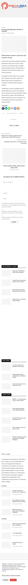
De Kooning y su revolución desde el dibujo (19, 300)
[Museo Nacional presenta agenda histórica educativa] (6, 292)
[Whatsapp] (9, 108)
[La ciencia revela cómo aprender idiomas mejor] (6, 367)
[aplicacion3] (14, 229)
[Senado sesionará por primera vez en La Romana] (6, 493)
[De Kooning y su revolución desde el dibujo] (6, 302)
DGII (3, 113)
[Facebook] (15, 108)
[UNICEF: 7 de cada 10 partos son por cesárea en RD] (6, 401)
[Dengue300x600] (14, 309)
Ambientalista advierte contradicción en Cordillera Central (19, 376)
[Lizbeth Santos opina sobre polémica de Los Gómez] (6, 283)
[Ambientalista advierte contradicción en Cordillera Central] (6, 377)
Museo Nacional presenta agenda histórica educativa (18, 290)
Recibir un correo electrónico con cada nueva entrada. (12, 218)
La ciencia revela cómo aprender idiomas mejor (18, 365)
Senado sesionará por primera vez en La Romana (18, 491)
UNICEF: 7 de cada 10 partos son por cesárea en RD (19, 400)
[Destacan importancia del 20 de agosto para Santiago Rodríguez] (6, 439)
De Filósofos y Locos (10, 266)
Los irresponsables (17, 533)
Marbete (21, 113)
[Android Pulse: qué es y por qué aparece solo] (6, 420)
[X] (3, 108)
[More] (18, 108)
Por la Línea (10, 33)
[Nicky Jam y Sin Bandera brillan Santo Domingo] (6, 273)
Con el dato (6, 394)
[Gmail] (12, 108)
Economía (3, 27)
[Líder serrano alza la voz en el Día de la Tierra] (6, 386)
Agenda (4, 486)
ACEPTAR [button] (13, 580)
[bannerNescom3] (14, 12)
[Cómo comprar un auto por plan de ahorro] (6, 430)
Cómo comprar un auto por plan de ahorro (19, 428)
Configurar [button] (5, 580)
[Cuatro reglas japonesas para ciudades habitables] (6, 411)
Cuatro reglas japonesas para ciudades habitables (18, 409)
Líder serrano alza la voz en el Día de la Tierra (19, 384)
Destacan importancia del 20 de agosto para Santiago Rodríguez (19, 438)
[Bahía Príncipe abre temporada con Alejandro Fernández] (6, 512)
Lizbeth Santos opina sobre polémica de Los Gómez (19, 281)
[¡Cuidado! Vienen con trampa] (6, 545)
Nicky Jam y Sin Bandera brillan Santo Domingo (18, 271)
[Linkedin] (6, 108)
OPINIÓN (4, 518)
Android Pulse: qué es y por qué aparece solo (19, 418)
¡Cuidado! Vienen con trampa (17, 543)
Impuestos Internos (12, 113)
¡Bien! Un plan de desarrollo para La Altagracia (19, 524)
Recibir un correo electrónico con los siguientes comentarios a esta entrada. (12, 212)
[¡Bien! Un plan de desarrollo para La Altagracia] (6, 526)
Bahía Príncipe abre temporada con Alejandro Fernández (18, 511)
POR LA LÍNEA (6, 454)
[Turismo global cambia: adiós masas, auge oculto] (14, 156)
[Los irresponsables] (6, 535)
